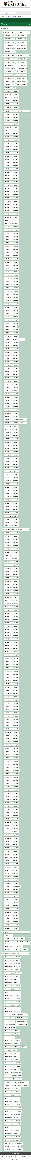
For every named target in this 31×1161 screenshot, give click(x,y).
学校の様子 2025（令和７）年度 (13, 55)
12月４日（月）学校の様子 (11, 690)
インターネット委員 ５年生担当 (12, 1146)
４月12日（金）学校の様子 (11, 519)
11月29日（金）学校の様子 (11, 265)
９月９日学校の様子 (21, 84)
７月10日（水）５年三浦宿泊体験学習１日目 (16, 422)
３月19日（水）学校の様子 (11, 114)
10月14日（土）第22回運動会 (12, 770)
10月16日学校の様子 (22, 81)
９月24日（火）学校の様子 (11, 365)
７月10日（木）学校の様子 (11, 91)
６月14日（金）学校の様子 (11, 458)
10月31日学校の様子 (22, 78)
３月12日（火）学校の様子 (11, 549)
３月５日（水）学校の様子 (11, 127)
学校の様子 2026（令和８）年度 (13, 32)
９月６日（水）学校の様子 (11, 828)
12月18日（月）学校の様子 (11, 661)
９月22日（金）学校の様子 (11, 809)
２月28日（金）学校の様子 (11, 133)
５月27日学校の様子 (10, 42)
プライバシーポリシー (7, 1156)
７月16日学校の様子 (10, 35)
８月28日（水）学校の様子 (11, 403)
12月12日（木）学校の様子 (11, 249)
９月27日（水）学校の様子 (11, 806)
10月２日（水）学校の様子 (11, 349)
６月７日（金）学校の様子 (11, 471)
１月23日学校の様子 (22, 62)
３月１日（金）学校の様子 (11, 565)
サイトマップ (15, 1159)
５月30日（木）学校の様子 (11, 480)
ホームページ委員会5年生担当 (12, 949)
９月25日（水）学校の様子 (11, 361)
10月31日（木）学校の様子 (11, 310)
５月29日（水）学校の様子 (11, 484)
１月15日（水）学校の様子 (11, 207)
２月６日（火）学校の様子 (11, 603)
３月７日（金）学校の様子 (11, 124)
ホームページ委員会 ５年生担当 (13, 1108)
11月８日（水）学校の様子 (11, 732)
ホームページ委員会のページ (12, 953)
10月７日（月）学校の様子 (11, 342)
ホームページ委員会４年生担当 (12, 1095)
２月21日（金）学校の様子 (11, 146)
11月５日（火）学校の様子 (11, 304)
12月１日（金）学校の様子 (11, 693)
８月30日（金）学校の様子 (11, 397)
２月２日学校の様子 (21, 59)
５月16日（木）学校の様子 (11, 506)
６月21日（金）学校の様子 (11, 442)
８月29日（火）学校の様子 (11, 844)
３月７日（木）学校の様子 (11, 558)
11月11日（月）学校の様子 (11, 294)
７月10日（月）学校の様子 (11, 860)
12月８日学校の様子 (22, 68)
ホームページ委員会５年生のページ (13, 946)
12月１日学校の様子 (10, 71)
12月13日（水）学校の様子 (11, 671)
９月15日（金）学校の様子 (11, 819)
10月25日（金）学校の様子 (11, 323)
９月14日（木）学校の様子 (11, 822)
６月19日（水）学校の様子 (11, 448)
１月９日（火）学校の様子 (11, 651)
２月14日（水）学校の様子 (11, 594)
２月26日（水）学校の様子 (11, 140)
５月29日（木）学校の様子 (11, 100)
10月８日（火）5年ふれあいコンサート (14, 339)
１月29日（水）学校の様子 (11, 175)
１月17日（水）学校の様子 (11, 635)
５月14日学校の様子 (10, 48)
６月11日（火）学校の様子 (11, 467)
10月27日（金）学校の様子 (11, 751)
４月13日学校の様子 (10, 51)
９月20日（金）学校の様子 (11, 368)
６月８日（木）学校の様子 (11, 896)
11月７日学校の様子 (22, 75)
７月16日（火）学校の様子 (11, 416)
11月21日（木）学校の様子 (11, 278)
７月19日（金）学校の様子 (11, 410)
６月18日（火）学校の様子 (11, 451)
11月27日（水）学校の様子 (11, 271)
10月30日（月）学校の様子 (11, 748)
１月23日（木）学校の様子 (11, 188)
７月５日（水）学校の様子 (11, 867)
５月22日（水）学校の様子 (11, 496)
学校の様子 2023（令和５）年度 (13, 529)
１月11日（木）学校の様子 (11, 645)
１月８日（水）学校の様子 (11, 220)
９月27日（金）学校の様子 (11, 355)
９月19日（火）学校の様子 (11, 815)
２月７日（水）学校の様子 (11, 600)
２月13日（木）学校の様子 (11, 159)
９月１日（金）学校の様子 (11, 835)
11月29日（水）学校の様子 (11, 700)
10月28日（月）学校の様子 (11, 320)
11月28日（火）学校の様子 (11, 703)
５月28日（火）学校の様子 (11, 487)
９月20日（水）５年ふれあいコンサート (14, 938)
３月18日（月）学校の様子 (11, 539)
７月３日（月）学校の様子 (11, 873)
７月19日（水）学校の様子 (11, 854)
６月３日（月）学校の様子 (11, 477)
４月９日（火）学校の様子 (11, 525)
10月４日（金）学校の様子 (11, 345)
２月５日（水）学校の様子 (11, 169)
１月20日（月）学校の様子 (11, 197)
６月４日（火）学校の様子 (11, 474)
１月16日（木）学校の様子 (11, 204)
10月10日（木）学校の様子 (11, 333)
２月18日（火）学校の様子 (11, 156)
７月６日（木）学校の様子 (11, 864)
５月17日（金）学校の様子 (11, 503)
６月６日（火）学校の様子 (11, 899)
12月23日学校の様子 (10, 68)
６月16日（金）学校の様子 (11, 880)
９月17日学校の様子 (10, 84)
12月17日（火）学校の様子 (11, 239)
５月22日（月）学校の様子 (11, 918)
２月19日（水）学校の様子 (11, 153)
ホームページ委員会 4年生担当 (13, 1130)
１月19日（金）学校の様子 (11, 629)
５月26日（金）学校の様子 (11, 909)
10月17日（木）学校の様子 (11, 329)
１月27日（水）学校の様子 (11, 181)
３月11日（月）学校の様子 (11, 552)
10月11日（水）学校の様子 (11, 780)
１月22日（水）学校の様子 (11, 191)
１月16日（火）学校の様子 (11, 639)
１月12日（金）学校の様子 (11, 642)
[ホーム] (15, 3)
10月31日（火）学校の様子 (11, 745)
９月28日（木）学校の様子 (11, 802)
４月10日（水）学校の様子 (11, 522)
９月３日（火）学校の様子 (11, 390)
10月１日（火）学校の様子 (11, 352)
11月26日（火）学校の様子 (11, 275)
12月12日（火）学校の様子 (11, 674)
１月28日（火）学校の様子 (11, 178)
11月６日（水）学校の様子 (11, 300)
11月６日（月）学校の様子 (11, 735)
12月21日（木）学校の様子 (11, 655)
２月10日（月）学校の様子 (11, 165)
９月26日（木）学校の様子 (11, 358)
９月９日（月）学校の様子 (11, 384)
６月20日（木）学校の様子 (11, 445)
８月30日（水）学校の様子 (11, 841)
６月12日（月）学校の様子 (11, 892)
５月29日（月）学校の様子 (11, 905)
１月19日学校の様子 (22, 65)
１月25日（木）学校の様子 (11, 622)
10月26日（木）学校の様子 (11, 754)
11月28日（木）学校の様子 (11, 268)
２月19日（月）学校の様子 (11, 584)
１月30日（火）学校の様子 (11, 613)
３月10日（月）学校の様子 (11, 120)
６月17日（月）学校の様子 (11, 455)
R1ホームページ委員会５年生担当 (13, 1072)
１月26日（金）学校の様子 (11, 619)
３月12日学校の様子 (10, 59)
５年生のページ (8, 935)
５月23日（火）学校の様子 (11, 915)
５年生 (6, 932)
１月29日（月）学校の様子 (11, 616)
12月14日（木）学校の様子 (11, 668)
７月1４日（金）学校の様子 (11, 857)
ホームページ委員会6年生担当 (12, 1098)
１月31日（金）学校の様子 (11, 172)
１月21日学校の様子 (10, 65)
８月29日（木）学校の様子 (11, 400)
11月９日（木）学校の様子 (11, 729)
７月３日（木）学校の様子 (11, 97)
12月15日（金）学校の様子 (11, 664)
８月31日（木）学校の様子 (11, 838)
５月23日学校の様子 (22, 42)
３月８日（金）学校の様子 (11, 555)
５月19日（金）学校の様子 (11, 921)
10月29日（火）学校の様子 (11, 316)
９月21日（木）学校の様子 (11, 812)
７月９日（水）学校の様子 (11, 94)
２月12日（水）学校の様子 (11, 162)
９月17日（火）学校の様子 (11, 374)
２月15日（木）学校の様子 (11, 590)
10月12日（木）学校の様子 (11, 777)
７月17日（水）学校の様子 (11, 413)
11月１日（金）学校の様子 (11, 307)
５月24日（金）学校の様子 (11, 490)
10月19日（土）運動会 (10, 326)
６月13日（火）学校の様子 (11, 889)
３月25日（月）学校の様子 (11, 533)
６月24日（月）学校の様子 (11, 439)
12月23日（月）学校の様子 (11, 233)
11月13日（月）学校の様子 (11, 722)
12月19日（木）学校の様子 (11, 236)
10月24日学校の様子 (10, 81)
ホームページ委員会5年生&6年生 (13, 973)
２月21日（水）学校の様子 (11, 581)
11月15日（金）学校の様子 (11, 284)
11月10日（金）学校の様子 (11, 725)
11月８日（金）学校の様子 (11, 297)
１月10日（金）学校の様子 (11, 214)
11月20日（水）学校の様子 (11, 281)
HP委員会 (24, 1046)
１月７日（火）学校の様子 (11, 223)
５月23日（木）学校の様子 (11, 493)
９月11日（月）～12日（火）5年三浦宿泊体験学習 (16, 942)
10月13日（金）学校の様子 (11, 774)
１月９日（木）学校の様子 (11, 217)
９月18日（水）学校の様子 (11, 371)
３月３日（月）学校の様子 (11, 130)
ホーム (8, 13)
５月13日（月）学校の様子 (11, 512)
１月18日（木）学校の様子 (11, 632)
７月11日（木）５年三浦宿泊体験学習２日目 (16, 419)
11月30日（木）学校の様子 (11, 696)
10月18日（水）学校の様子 (11, 767)
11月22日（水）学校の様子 (11, 709)
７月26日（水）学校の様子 (11, 847)
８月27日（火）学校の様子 (11, 406)
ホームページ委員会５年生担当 (12, 956)
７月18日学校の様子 (10, 88)
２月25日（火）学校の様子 (11, 143)
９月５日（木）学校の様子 (11, 387)
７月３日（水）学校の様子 (11, 429)
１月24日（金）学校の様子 (11, 185)
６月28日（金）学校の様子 (11, 432)
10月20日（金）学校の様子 (11, 764)
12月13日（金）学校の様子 (11, 246)
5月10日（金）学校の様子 (11, 516)
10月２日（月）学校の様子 (11, 796)
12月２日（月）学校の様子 (11, 262)
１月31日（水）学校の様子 (11, 610)
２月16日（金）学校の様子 (11, 587)
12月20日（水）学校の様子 (11, 658)
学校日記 (14, 16)
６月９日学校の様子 (10, 38)
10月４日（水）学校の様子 (11, 793)
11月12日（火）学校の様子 (11, 291)
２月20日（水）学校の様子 (11, 149)
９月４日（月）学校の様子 (11, 831)
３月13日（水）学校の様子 (11, 545)
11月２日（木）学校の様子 (11, 738)
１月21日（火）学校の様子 (11, 194)
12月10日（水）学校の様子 (11, 252)
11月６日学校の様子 (10, 78)
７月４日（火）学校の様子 (11, 870)
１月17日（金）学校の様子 (11, 201)
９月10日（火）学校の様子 (11, 381)
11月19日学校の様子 (22, 71)
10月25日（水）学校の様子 (11, 757)
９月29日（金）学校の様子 (11, 799)
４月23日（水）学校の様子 (11, 107)
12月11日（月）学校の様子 (11, 677)
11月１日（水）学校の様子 (11, 741)
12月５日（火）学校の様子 (11, 687)
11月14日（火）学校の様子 (11, 719)
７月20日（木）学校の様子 (11, 851)
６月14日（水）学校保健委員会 (12, 886)
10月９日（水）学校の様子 (11, 336)
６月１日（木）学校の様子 (11, 902)
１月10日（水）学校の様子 (11, 648)
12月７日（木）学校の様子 (11, 680)
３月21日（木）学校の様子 (11, 536)
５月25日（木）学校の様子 (11, 912)
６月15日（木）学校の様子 (11, 883)
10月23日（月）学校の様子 (11, 761)
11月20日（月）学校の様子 (11, 716)
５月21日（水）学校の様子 (11, 104)
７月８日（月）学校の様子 (11, 426)
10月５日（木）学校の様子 (11, 790)
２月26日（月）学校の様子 (11, 574)
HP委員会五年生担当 (22, 1018)
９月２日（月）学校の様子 (11, 394)
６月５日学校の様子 (21, 38)
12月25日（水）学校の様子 (11, 226)
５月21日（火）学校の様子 (11, 500)
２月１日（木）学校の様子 (11, 606)
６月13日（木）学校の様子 (11, 461)
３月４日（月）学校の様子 (11, 561)
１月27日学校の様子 (10, 62)
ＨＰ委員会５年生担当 (10, 1082)
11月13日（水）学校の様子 (11, 287)
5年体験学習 (25, 949)
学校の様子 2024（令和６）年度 (13, 111)
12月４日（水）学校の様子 (11, 259)
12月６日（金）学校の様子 (11, 255)
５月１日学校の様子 (21, 48)
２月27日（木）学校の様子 (11, 136)
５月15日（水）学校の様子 (11, 509)
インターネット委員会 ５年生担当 (13, 1143)
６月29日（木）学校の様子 (11, 876)
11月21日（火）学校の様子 (11, 712)
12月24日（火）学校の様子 (11, 230)
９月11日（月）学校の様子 (11, 825)
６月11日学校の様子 (22, 35)
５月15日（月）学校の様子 (11, 928)
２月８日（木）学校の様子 (11, 597)
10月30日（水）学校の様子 (11, 313)
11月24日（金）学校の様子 (11, 706)
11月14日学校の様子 (10, 75)
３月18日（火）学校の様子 (11, 117)
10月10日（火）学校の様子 (11, 783)
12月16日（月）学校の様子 (11, 243)
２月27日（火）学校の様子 (11, 571)
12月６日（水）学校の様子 (11, 684)
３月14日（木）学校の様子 (11, 542)
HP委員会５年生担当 (10, 1014)
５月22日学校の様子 (10, 45)
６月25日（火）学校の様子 (11, 435)
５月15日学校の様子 (22, 45)
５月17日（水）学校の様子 (11, 925)
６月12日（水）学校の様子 (11, 464)
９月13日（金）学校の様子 (11, 377)
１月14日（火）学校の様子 (11, 210)
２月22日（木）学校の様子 (11, 578)
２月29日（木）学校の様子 (11, 568)
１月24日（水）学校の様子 (11, 626)
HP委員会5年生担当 (22, 1014)
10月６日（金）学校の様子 (11, 786)
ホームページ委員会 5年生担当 (13, 1088)
